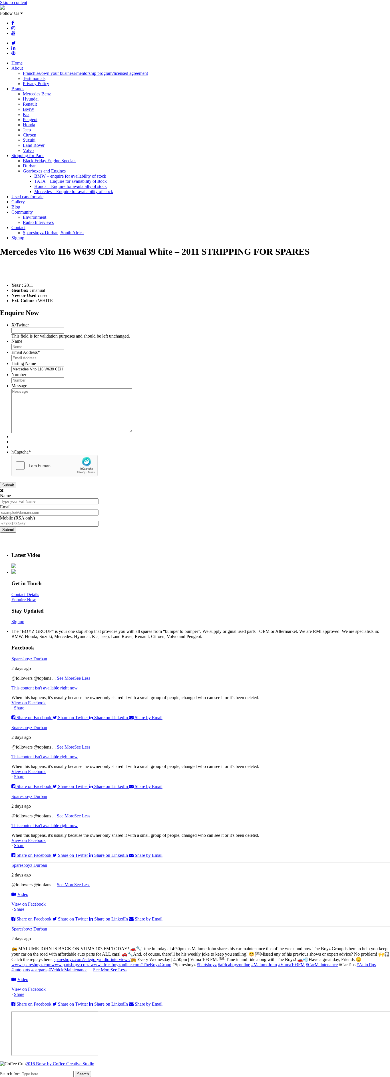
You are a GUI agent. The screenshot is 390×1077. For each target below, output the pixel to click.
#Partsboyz (207, 964)
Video (22, 894)
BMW (28, 109)
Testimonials (34, 78)
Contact (18, 227)
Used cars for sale (27, 196)
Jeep (27, 129)
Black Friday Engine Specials (49, 160)
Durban (30, 165)
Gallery (18, 201)
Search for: (10, 1073)
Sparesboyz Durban (29, 658)
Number (18, 374)
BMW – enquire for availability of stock (70, 176)
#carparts (39, 969)
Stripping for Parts (27, 155)
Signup (17, 237)
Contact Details (25, 594)
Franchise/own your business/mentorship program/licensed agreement (85, 73)
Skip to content (13, 2)
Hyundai (31, 99)
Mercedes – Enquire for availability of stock (73, 191)
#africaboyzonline (234, 964)
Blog (15, 206)
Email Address (25, 352)
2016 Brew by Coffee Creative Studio (60, 1063)
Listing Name (23, 363)
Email (5, 506)
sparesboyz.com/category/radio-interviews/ (92, 959)
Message (19, 385)
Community (22, 212)
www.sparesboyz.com (31, 964)
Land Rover (34, 145)
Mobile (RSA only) (17, 518)
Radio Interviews (38, 222)
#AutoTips (366, 964)
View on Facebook (28, 702)
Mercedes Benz (37, 93)
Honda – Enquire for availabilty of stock (70, 186)
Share (19, 707)
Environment (34, 217)
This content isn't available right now (44, 687)
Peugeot (30, 119)
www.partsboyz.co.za (71, 964)
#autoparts (20, 969)
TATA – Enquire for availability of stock (70, 181)
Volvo (28, 150)
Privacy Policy (36, 83)
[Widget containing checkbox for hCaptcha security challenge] (54, 465)
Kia (26, 114)
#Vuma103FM (291, 964)
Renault (30, 104)
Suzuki (29, 140)
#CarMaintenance (322, 964)
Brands (17, 88)
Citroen (29, 135)
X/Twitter (20, 324)
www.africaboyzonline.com (115, 964)
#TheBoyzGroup (155, 964)
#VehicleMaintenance (68, 969)
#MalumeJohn (264, 964)
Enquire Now (23, 599)
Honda (29, 124)
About (17, 68)
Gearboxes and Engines (44, 171)
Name (16, 341)
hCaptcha (21, 452)
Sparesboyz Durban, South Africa (53, 232)
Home (17, 63)
